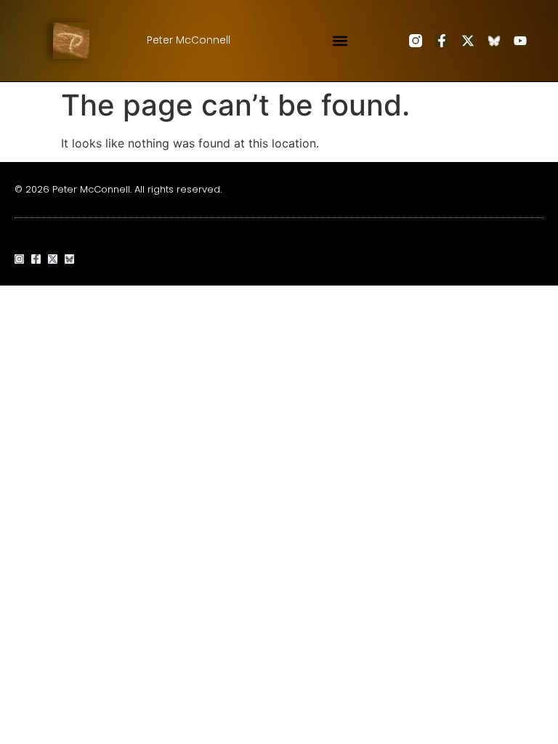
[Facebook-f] (441, 40)
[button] (340, 40)
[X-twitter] (467, 40)
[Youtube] (520, 40)
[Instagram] (19, 259)
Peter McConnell (188, 40)
